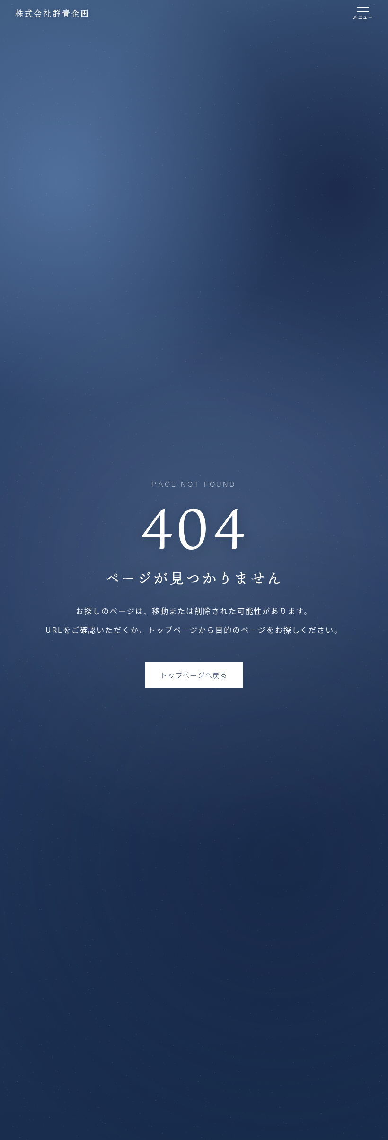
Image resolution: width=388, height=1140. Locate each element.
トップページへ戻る (193, 674)
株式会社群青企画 (52, 13)
